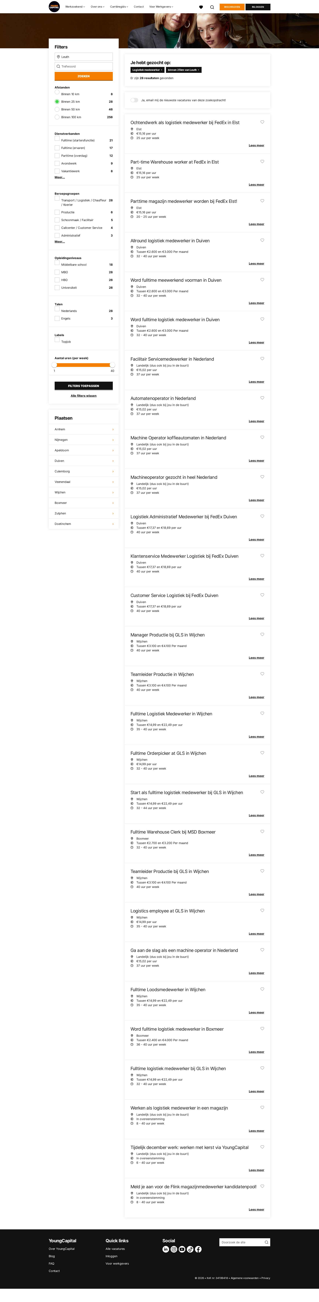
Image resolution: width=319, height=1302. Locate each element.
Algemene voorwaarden (245, 1278)
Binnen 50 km (70, 109)
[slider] (54, 365)
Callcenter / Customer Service (81, 228)
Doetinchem (63, 524)
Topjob (66, 341)
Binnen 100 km (71, 117)
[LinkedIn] (166, 1249)
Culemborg (62, 471)
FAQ (51, 1263)
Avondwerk (69, 163)
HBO (64, 280)
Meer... (60, 177)
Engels (65, 318)
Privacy (265, 1278)
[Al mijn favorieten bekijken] (201, 6)
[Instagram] (175, 1249)
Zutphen (60, 513)
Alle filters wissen (84, 395)
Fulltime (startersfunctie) (78, 140)
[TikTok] (191, 1249)
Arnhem (60, 429)
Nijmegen (61, 440)
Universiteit (69, 287)
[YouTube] (183, 1249)
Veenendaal (62, 482)
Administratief (70, 235)
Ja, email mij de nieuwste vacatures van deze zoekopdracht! (183, 100)
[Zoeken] (212, 6)
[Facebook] (199, 1249)
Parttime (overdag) (74, 155)
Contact (139, 6)
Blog (52, 1256)
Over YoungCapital (62, 1249)
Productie (67, 212)
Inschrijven (232, 7)
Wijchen (60, 492)
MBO (64, 272)
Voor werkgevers (117, 1263)
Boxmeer (61, 503)
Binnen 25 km (70, 101)
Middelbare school (74, 264)
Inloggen (258, 7)
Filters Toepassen (83, 386)
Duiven (59, 461)
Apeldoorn (62, 450)
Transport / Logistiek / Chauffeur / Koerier (83, 202)
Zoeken (84, 76)
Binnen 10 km (70, 94)
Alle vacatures (115, 1249)
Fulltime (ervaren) (73, 148)
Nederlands (69, 311)
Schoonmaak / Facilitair (77, 220)
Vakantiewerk (70, 171)
